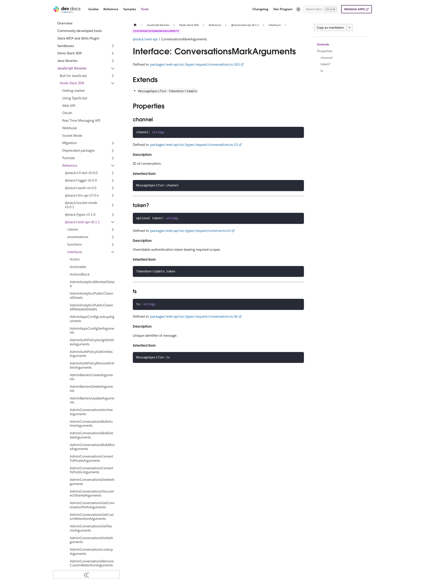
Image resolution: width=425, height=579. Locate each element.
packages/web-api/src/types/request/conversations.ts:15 (194, 145)
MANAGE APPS (354, 9)
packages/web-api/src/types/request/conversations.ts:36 (194, 316)
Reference (110, 9)
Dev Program (283, 9)
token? (325, 64)
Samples (129, 9)
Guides (93, 9)
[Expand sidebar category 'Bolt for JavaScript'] (112, 75)
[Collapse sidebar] (86, 574)
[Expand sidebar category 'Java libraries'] (112, 60)
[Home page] (135, 25)
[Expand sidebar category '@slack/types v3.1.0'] (112, 214)
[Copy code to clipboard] (298, 132)
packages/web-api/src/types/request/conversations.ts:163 (195, 64)
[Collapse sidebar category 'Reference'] (112, 165)
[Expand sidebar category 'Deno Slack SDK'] (112, 53)
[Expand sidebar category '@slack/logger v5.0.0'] (112, 180)
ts (322, 71)
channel (326, 58)
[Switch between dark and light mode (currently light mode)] (298, 9)
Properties (324, 51)
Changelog (260, 9)
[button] (86, 46)
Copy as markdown (330, 27)
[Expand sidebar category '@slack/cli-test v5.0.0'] (112, 173)
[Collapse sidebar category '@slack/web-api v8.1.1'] (112, 222)
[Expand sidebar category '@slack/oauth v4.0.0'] (112, 188)
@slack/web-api (145, 39)
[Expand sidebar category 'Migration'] (112, 143)
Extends (323, 44)
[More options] (349, 27)
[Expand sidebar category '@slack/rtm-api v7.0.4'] (112, 195)
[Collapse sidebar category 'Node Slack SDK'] (112, 83)
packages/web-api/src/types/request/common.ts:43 (190, 231)
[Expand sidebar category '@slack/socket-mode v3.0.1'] (112, 205)
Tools (145, 9)
